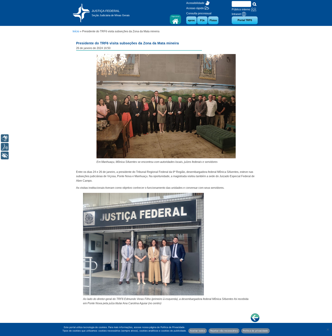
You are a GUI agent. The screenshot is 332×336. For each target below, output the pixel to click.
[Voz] (5, 147)
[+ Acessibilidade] (5, 155)
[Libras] (5, 138)
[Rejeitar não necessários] (327, 329)
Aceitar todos (197, 330)
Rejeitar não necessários (224, 330)
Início (76, 31)
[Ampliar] (231, 58)
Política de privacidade (255, 330)
